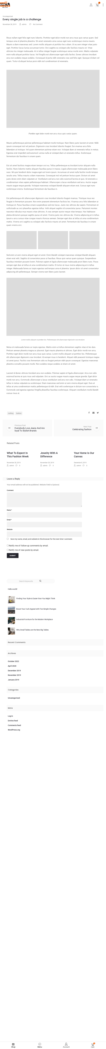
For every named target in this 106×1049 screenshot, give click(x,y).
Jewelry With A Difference (49, 454)
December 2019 (14, 671)
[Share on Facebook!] (89, 413)
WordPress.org (14, 730)
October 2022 (13, 661)
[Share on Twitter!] (97, 413)
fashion (18, 413)
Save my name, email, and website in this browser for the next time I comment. (41, 539)
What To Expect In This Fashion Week (18, 454)
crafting (10, 413)
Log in (10, 716)
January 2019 (13, 680)
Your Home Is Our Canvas (84, 454)
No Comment (38, 24)
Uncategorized (8, 16)
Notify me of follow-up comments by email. (28, 545)
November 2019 (14, 675)
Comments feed (14, 725)
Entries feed (13, 721)
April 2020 (12, 666)
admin (24, 24)
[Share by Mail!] (93, 413)
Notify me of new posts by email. (24, 550)
